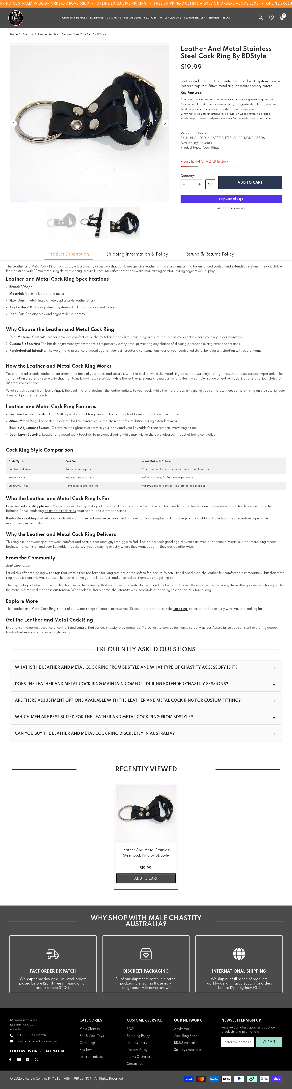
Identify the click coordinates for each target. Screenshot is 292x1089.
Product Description (68, 254)
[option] (89, 123)
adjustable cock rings (60, 511)
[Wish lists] (271, 17)
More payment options (231, 208)
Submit (269, 1042)
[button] (13, 123)
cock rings (180, 609)
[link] (210, 184)
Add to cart (250, 182)
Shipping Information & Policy (137, 254)
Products (27, 34)
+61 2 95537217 (36, 1035)
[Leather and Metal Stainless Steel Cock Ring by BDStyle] (146, 813)
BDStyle (200, 133)
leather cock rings (233, 378)
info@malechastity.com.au (41, 1041)
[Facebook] (10, 1059)
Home (14, 34)
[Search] (260, 17)
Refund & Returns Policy (209, 254)
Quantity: (188, 176)
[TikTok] (28, 1059)
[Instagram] (19, 1059)
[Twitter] (36, 1059)
